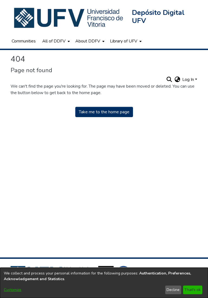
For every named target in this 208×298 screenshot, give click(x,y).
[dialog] (104, 283)
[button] (69, 17)
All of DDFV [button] (54, 41)
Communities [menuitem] (24, 41)
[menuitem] (55, 41)
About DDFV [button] (87, 41)
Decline (173, 289)
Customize (12, 289)
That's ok (192, 289)
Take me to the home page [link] (104, 112)
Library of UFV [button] (123, 41)
